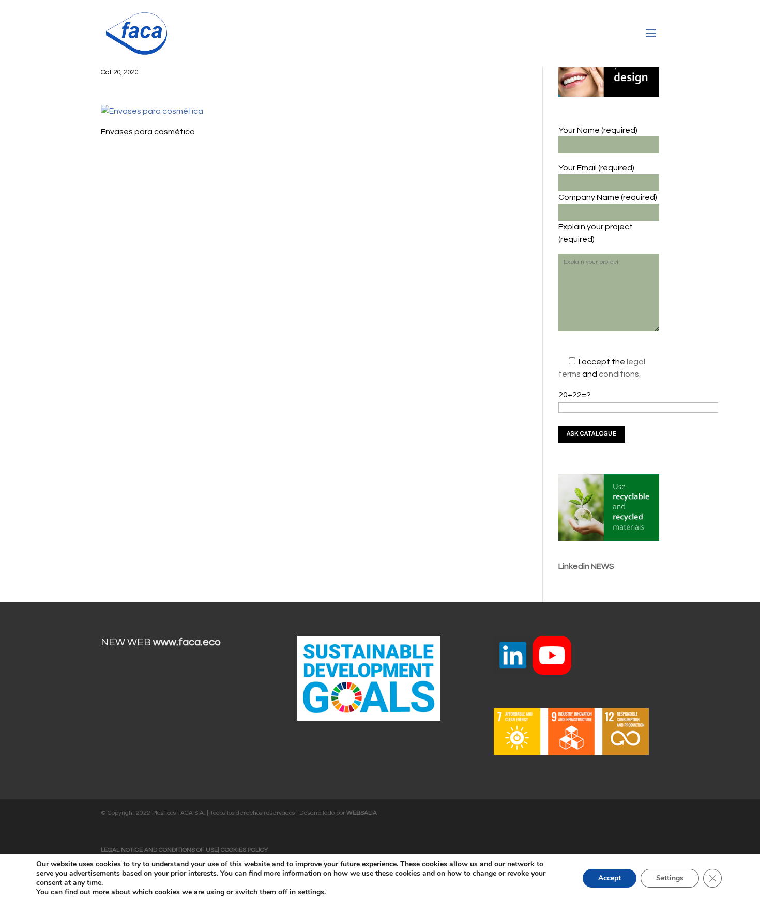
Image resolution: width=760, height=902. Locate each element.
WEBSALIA (361, 813)
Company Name (589, 197)
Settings (669, 878)
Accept (609, 878)
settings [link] (311, 892)
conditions (619, 374)
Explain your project (595, 227)
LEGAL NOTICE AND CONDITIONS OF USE (159, 850)
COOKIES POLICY (244, 850)
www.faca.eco (187, 642)
